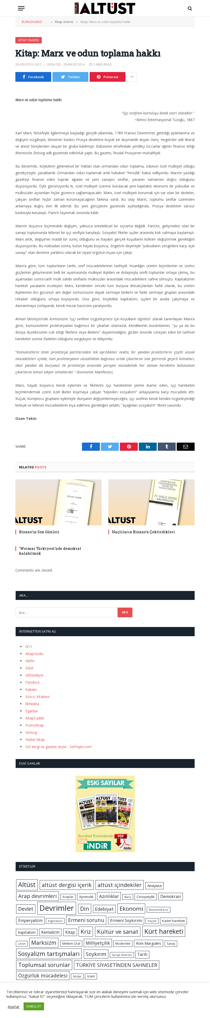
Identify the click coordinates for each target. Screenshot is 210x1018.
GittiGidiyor (34, 675)
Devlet (25, 908)
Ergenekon (55, 921)
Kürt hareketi (163, 931)
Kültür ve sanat (117, 932)
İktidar (77, 976)
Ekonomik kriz (158, 910)
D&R (29, 668)
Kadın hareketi (173, 920)
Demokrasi (170, 896)
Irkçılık (152, 921)
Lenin (22, 943)
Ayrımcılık (86, 896)
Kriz (86, 932)
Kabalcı (31, 689)
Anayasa (155, 885)
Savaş (171, 943)
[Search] (189, 8)
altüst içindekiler (120, 885)
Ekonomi (131, 909)
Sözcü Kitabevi (37, 696)
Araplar (68, 897)
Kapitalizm (27, 932)
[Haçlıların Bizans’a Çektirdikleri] (151, 502)
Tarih (142, 954)
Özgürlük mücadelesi (42, 975)
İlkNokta (32, 703)
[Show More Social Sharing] (132, 77)
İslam (91, 976)
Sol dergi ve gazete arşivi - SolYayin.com (58, 746)
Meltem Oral (71, 943)
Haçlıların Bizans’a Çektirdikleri (143, 531)
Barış (127, 897)
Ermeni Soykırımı (126, 920)
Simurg (31, 732)
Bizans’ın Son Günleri (39, 531)
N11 (28, 646)
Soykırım (96, 954)
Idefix (29, 660)
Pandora (32, 682)
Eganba (31, 710)
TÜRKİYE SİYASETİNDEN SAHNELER (116, 965)
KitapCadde (34, 718)
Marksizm (43, 942)
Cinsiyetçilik (145, 896)
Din (84, 908)
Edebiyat (104, 909)
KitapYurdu (34, 653)
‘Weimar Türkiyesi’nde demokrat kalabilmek (50, 551)
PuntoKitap (34, 725)
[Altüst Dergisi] (105, 8)
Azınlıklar (109, 896)
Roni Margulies (148, 943)
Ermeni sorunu (86, 920)
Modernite (122, 943)
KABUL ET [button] (34, 1006)
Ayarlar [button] (14, 1006)
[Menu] (21, 8)
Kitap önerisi (28, 40)
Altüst (27, 884)
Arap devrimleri (37, 895)
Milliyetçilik (98, 943)
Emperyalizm (30, 920)
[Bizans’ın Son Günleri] (58, 502)
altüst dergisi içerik (67, 885)
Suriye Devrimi (122, 955)
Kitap (70, 932)
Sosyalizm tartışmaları (49, 954)
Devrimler (56, 908)
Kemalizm (50, 932)
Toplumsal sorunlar (44, 964)
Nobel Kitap (35, 739)
